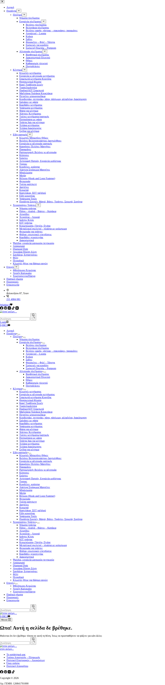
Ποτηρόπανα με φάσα (30, 438)
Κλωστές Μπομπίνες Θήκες (33, 455)
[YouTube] (17, 308)
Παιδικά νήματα (14, 594)
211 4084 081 (13, 299)
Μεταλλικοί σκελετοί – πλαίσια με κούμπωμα (43, 545)
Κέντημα (17, 388)
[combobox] (15, 319)
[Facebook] (2, 308)
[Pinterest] (6, 308)
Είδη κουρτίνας (27, 513)
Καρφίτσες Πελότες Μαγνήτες (34, 464)
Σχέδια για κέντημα (29, 449)
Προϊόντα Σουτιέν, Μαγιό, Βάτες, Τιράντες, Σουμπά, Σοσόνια (50, 519)
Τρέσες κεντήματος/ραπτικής (34, 435)
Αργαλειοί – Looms (36, 353)
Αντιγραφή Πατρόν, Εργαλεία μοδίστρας (40, 478)
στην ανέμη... (7, 649)
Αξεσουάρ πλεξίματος (30, 371)
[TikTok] (13, 308)
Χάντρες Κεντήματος (30, 432)
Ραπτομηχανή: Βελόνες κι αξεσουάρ (38, 469)
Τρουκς (23, 481)
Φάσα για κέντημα (28, 429)
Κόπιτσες (24, 472)
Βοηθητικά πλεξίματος (37, 374)
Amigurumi (19, 562)
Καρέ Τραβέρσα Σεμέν (31, 403)
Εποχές (10, 583)
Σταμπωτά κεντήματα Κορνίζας (35, 397)
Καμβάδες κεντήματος (30, 423)
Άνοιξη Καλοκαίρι (22, 588)
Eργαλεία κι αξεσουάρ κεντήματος (37, 394)
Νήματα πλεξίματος (29, 339)
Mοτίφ (22, 493)
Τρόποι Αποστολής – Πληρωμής (23, 657)
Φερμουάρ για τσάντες (31, 548)
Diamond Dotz (20, 565)
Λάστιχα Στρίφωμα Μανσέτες (34, 487)
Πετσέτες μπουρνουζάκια (32, 414)
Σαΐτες (29, 359)
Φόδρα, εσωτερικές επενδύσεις (35, 551)
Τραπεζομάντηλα (28, 406)
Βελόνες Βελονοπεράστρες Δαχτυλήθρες (40, 458)
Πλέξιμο (17, 336)
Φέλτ (15, 574)
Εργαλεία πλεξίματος (30, 342)
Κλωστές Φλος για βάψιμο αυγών (30, 580)
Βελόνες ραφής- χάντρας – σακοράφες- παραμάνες (52, 351)
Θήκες (29, 380)
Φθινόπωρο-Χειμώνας (24, 585)
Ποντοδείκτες (33, 385)
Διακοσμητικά (26, 556)
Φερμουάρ (24, 498)
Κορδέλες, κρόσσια (29, 484)
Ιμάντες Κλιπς (26, 536)
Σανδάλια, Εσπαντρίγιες (25, 571)
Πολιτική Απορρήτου (17, 666)
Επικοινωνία (12, 600)
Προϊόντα (11, 333)
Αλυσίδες (24, 530)
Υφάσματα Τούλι (28, 516)
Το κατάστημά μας (15, 654)
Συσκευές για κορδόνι (37, 365)
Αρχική (10, 330)
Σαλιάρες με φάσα (28, 420)
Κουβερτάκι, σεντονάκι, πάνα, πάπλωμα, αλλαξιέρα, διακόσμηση (53, 417)
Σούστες (23, 475)
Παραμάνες (25, 467)
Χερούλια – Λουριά (29, 533)
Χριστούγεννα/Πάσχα (24, 591)
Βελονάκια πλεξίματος (37, 348)
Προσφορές (12, 597)
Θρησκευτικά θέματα (30, 400)
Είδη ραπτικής (20, 452)
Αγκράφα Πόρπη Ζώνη (25, 568)
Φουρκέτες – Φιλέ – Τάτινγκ (40, 362)
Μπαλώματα (25, 490)
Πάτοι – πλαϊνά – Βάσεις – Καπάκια (37, 527)
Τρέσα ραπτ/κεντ (28, 501)
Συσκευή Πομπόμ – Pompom (41, 368)
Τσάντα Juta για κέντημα (31, 440)
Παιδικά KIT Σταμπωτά (31, 409)
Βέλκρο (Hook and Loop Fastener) (37, 496)
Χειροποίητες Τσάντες (24, 522)
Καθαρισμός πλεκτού (37, 382)
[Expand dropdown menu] (19, 334)
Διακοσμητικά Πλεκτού (38, 377)
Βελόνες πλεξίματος (36, 345)
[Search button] (33, 317)
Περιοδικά (18, 577)
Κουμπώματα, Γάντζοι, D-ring (34, 542)
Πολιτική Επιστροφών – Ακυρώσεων (25, 660)
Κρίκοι (29, 356)
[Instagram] (10, 308)
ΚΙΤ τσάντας (25, 539)
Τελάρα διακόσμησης (30, 446)
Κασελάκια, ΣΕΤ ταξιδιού (32, 510)
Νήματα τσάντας (27, 525)
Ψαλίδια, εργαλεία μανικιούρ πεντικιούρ (33, 559)
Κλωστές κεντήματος (30, 391)
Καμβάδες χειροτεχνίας (31, 554)
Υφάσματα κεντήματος (31, 426)
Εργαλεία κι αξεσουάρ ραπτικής (35, 461)
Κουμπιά (24, 507)
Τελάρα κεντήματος (29, 443)
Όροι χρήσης (13, 663)
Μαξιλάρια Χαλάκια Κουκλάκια (35, 411)
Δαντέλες (24, 504)
